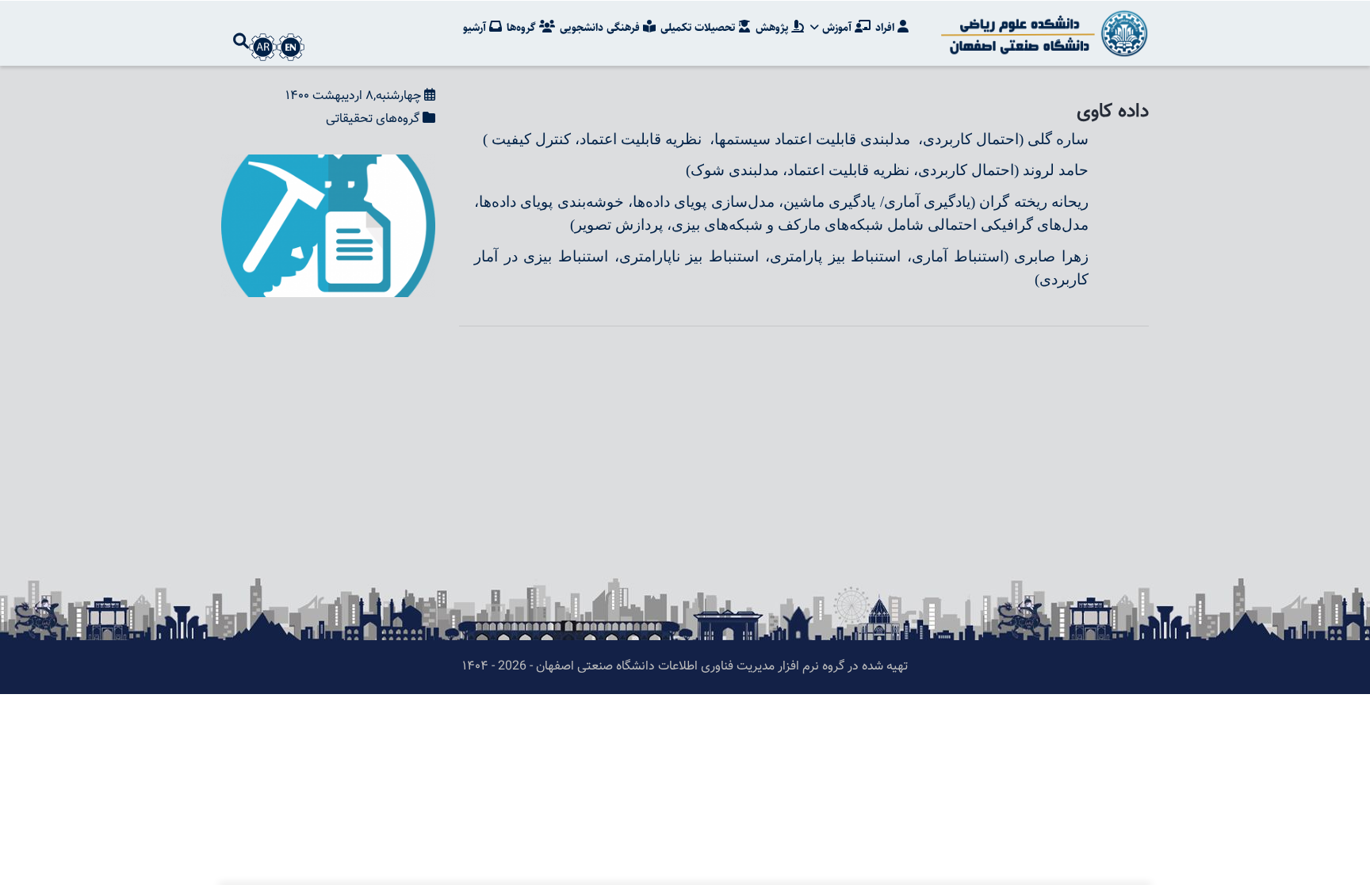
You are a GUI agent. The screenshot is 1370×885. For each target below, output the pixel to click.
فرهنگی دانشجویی (601, 27)
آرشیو (476, 27)
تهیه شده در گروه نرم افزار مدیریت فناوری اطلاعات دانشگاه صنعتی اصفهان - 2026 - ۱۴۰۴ (685, 667)
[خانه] (1042, 33)
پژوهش (773, 27)
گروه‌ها (523, 27)
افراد (886, 27)
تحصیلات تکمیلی (699, 27)
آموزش (837, 27)
